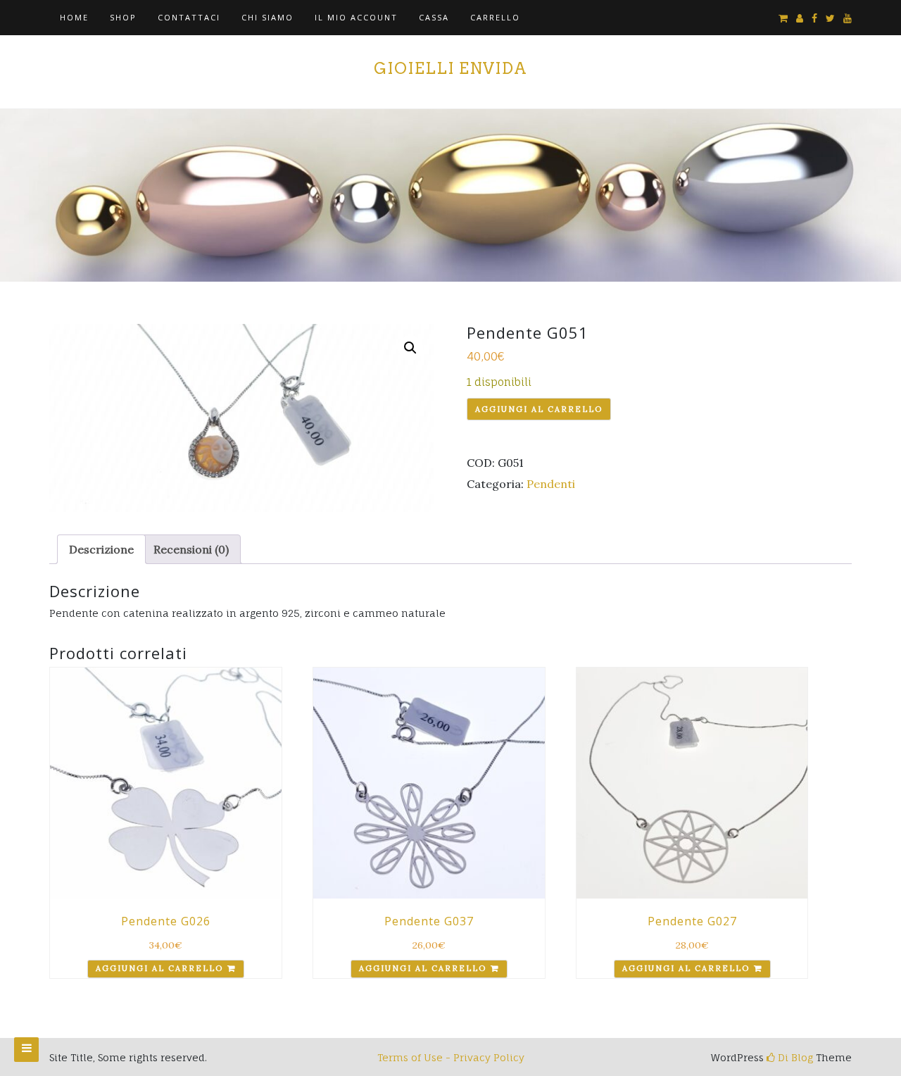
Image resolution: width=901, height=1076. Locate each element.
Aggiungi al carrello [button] (159, 968)
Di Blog (794, 1057)
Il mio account (356, 17)
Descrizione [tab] (101, 549)
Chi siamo (267, 17)
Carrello (495, 17)
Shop (123, 17)
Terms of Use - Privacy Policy (450, 1057)
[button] (410, 348)
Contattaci (189, 17)
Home (74, 17)
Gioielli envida (450, 68)
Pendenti (551, 484)
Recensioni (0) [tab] (191, 549)
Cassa (434, 17)
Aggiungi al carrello (539, 409)
